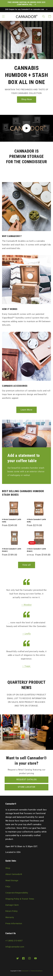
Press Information (13, 923)
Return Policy (11, 911)
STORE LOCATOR (26, 787)
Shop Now (26, 99)
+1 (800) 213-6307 (14, 941)
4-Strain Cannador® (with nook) (36, 520)
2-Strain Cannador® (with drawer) (36, 550)
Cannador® (25, 971)
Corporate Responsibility (16, 893)
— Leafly (26, 633)
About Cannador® (13, 874)
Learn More (26, 410)
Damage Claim (12, 905)
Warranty (9, 917)
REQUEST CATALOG (26, 779)
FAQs (7, 887)
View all (26, 565)
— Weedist (26, 605)
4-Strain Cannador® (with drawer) (11, 550)
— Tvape (26, 666)
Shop (7, 868)
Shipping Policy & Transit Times (19, 899)
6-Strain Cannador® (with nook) (11, 520)
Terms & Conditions (37, 971)
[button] (3, 16)
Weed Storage (11, 880)
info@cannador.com (14, 947)
